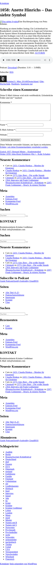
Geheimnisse (10, 481)
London (8, 513)
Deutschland (33, 81)
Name (3, 125)
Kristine (10, 81)
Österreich (9, 559)
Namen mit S (11, 525)
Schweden (9, 537)
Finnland (9, 479)
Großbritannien (11, 486)
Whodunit (9, 557)
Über (7, 302)
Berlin (8, 454)
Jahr (7, 498)
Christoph (9, 178)
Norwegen (10, 527)
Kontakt (8, 300)
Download (12, 67)
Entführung (10, 474)
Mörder (8, 520)
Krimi (7, 503)
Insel (7, 491)
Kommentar (6, 102)
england (8, 471)
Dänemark (9, 469)
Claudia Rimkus (12, 170)
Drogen (8, 464)
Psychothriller (11, 532)
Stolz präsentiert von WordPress (23, 564)
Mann (7, 515)
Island (8, 496)
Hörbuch (9, 488)
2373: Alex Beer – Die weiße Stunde (28, 175)
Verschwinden (11, 554)
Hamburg (15, 84)
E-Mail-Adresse (7, 130)
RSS (11, 72)
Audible (8, 452)
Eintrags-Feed (11, 199)
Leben (8, 510)
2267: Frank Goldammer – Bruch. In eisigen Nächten (28, 183)
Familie (8, 476)
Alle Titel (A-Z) (12, 292)
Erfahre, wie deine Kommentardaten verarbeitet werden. (24, 147)
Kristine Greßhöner (13, 508)
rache (7, 535)
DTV (7, 466)
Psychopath (10, 530)
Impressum (10, 297)
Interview (9, 493)
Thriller (8, 544)
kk (6, 501)
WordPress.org (11, 204)
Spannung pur (27, 84)
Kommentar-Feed (13, 201)
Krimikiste (4, 3)
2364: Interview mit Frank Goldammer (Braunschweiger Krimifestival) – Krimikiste (24, 181)
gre (6, 484)
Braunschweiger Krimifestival (18, 457)
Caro (7, 326)
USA (7, 549)
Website (3, 135)
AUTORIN (40, 53)
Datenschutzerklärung (14, 295)
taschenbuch (10, 542)
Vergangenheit (11, 552)
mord (7, 518)
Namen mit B (11, 522)
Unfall (8, 547)
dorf (7, 462)
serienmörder (11, 539)
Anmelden (9, 196)
